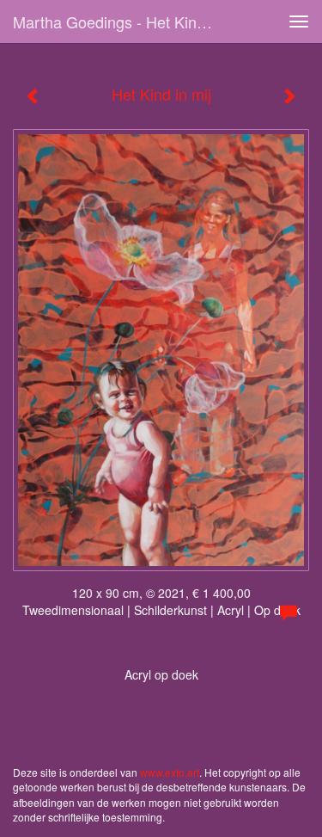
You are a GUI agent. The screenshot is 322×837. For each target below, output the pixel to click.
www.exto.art (169, 772)
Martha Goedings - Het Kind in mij (123, 21)
